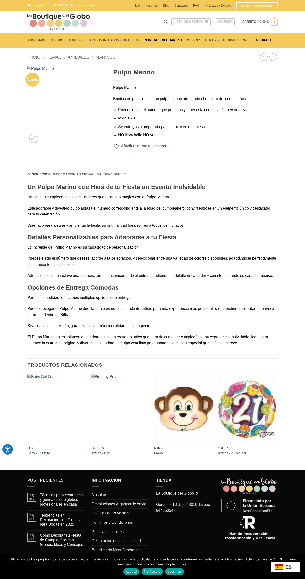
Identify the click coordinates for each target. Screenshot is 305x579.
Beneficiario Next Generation (116, 550)
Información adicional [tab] (73, 174)
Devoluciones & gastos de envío (119, 504)
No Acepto (152, 571)
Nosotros (151, 5)
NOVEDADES (37, 40)
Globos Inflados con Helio (113, 40)
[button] (260, 22)
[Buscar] (166, 21)
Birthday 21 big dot (232, 453)
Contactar (181, 5)
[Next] (276, 421)
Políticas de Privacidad (111, 513)
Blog (166, 5)
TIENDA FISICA (234, 40)
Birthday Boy (100, 453)
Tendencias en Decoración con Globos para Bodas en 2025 (60, 519)
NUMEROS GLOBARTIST (164, 40)
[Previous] (27, 421)
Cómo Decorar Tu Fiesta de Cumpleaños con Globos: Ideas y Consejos (61, 539)
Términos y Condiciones (112, 522)
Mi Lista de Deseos (218, 5)
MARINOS (106, 57)
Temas (210, 40)
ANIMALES (78, 57)
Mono (158, 453)
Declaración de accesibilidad (116, 541)
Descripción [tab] (38, 174)
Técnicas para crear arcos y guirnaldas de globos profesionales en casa (62, 499)
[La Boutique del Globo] (65, 22)
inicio (136, 5)
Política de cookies (108, 532)
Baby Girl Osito (38, 453)
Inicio (34, 57)
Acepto (131, 571)
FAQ (196, 5)
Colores (193, 40)
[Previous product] (273, 57)
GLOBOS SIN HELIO (66, 40)
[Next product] (263, 57)
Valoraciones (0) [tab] (112, 174)
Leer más (175, 571)
